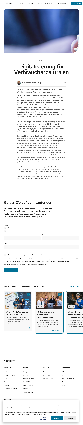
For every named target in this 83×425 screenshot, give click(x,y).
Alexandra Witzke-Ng (31, 83)
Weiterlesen (24, 328)
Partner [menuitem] (64, 382)
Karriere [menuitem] (64, 375)
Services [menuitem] (6, 382)
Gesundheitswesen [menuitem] (29, 378)
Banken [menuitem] (25, 375)
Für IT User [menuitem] (7, 378)
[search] (68, 3)
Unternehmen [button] (60, 3)
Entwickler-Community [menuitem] (11, 389)
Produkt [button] (20, 3)
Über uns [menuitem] (65, 372)
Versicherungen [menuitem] (28, 392)
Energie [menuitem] (25, 372)
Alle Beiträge (74, 286)
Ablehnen (70, 418)
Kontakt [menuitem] (64, 385)
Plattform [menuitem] (7, 372)
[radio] (41, 228)
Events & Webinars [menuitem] (48, 378)
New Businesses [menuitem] (28, 385)
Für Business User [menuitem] (9, 375)
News (41, 60)
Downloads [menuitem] (46, 375)
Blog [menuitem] (44, 372)
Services (39, 3)
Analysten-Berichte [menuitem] (68, 378)
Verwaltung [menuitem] (26, 389)
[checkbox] (41, 229)
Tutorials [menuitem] (6, 385)
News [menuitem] (44, 382)
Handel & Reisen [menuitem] (28, 382)
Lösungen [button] (30, 3)
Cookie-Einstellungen (44, 418)
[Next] (78, 342)
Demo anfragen (76, 3)
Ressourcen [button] (48, 3)
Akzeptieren (57, 418)
